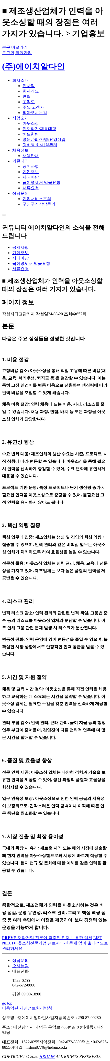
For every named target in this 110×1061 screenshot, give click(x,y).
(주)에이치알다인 (33, 66)
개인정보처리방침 (35, 1008)
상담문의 (20, 960)
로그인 (8, 52)
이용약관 (10, 1008)
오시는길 (20, 966)
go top (7, 1003)
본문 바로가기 (15, 47)
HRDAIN (47, 1056)
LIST (97, 937)
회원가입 (23, 52)
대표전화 (26, 982)
